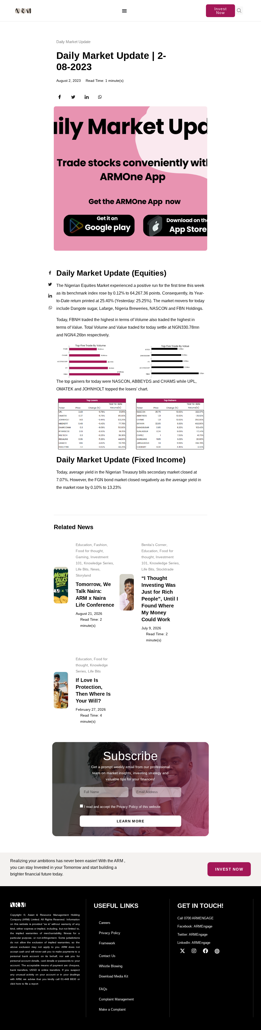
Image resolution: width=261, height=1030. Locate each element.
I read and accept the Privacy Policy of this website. (122, 807)
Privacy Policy (109, 933)
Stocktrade (165, 569)
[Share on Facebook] (47, 273)
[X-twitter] (182, 951)
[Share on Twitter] (47, 284)
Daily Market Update (73, 42)
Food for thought (89, 551)
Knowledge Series (98, 563)
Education (84, 545)
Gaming (82, 557)
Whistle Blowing (110, 966)
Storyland (83, 575)
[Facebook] (205, 951)
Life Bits (82, 569)
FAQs (103, 989)
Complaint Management (116, 999)
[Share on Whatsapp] (47, 307)
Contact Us (107, 956)
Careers (104, 923)
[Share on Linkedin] (47, 296)
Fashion (100, 545)
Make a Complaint (112, 1009)
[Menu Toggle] (124, 10)
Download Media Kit (113, 976)
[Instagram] (194, 951)
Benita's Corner (153, 545)
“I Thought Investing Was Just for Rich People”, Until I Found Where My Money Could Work (159, 598)
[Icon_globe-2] (217, 951)
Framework (107, 943)
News (94, 569)
